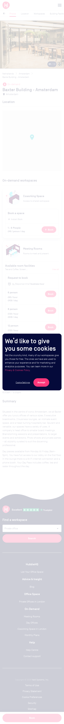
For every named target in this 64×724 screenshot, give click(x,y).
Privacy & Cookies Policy (17, 370)
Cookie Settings (23, 382)
